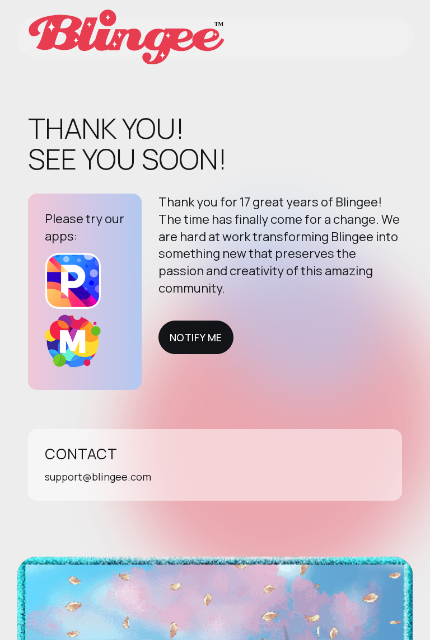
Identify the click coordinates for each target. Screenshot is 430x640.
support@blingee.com (98, 476)
